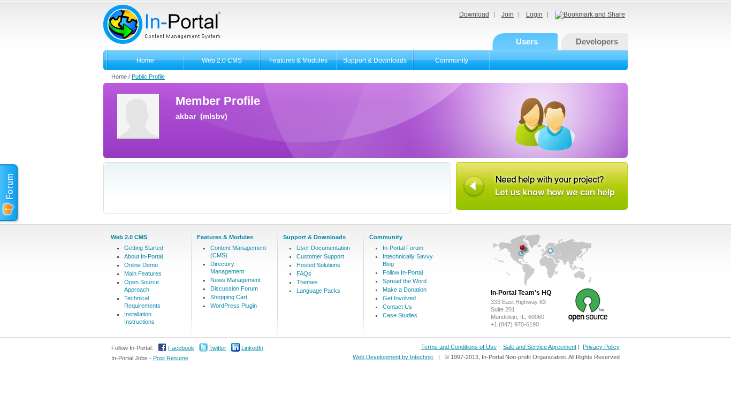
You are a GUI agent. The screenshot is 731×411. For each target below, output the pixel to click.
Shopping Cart (228, 297)
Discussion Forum (234, 288)
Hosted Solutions (318, 265)
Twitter (217, 348)
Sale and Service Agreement (539, 347)
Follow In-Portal (403, 272)
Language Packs (318, 290)
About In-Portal (143, 256)
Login (534, 14)
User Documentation (323, 248)
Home (145, 60)
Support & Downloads (375, 60)
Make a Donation (405, 289)
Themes (307, 282)
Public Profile (148, 76)
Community (451, 60)
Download (474, 14)
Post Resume (170, 358)
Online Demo (141, 265)
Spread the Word (405, 281)
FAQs (303, 273)
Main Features (143, 273)
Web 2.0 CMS (222, 60)
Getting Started (143, 248)
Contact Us (397, 306)
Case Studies (400, 315)
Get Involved (399, 298)
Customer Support (320, 256)
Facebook (181, 348)
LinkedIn (252, 348)
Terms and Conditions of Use (459, 347)
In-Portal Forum (403, 248)
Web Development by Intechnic (393, 357)
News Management (235, 280)
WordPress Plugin (233, 305)
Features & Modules (298, 60)
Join (507, 14)
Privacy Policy (601, 347)
